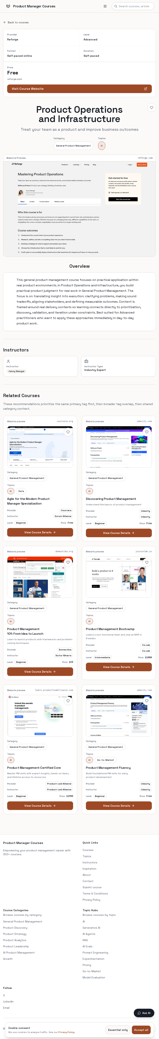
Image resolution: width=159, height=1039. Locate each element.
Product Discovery (15, 927)
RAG (85, 940)
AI (102, 145)
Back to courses (18, 22)
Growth (8, 959)
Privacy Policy (91, 899)
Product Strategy (14, 934)
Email (6, 1007)
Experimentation (93, 959)
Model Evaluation (94, 977)
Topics (87, 856)
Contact (88, 881)
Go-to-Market (92, 971)
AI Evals (87, 946)
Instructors (90, 862)
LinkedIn (8, 1001)
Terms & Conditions (95, 893)
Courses (88, 850)
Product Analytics (14, 940)
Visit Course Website (28, 89)
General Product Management (73, 145)
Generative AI (91, 927)
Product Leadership (16, 946)
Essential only (118, 1030)
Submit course (92, 887)
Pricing (87, 965)
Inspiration (89, 868)
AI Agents (89, 934)
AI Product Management (19, 952)
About (87, 875)
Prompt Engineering (95, 952)
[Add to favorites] (151, 107)
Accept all (141, 1030)
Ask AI (146, 1013)
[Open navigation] (105, 6)
